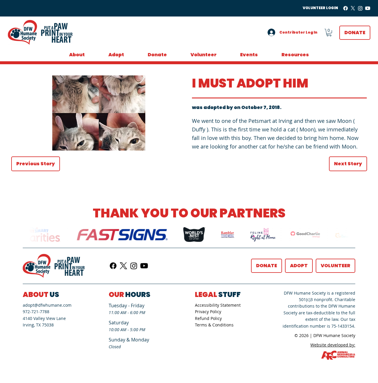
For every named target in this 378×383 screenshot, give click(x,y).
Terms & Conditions (214, 325)
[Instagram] (360, 8)
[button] (329, 32)
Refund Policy (208, 318)
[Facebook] (345, 8)
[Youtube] (368, 8)
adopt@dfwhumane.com (47, 305)
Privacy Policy (208, 311)
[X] (353, 8)
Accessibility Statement (218, 305)
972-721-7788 (36, 311)
